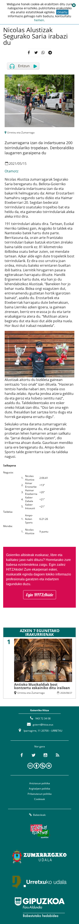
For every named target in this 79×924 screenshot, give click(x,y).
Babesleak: (39, 815)
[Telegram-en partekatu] (50, 53)
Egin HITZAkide (39, 594)
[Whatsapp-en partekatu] (43, 53)
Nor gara (39, 746)
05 (19, 163)
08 (67, 692)
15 (25, 163)
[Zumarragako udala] (39, 856)
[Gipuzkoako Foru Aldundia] (39, 907)
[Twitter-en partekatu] (36, 53)
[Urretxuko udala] (39, 881)
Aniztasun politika (39, 783)
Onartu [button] (62, 12)
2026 (62, 692)
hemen (39, 20)
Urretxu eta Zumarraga (21, 132)
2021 (12, 163)
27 (71, 692)
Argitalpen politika (39, 788)
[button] (74, 5)
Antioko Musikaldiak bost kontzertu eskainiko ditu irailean (42, 686)
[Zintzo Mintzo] (39, 831)
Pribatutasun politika (40, 794)
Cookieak (39, 799)
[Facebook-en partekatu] (29, 53)
